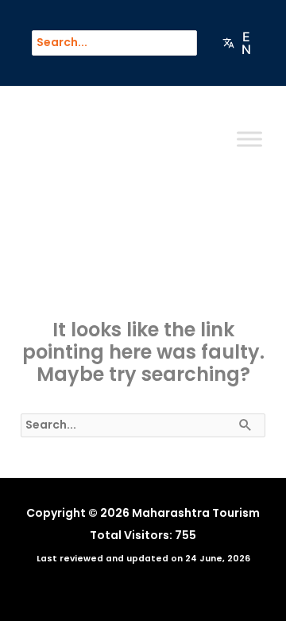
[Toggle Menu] (249, 139)
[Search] (192, 43)
